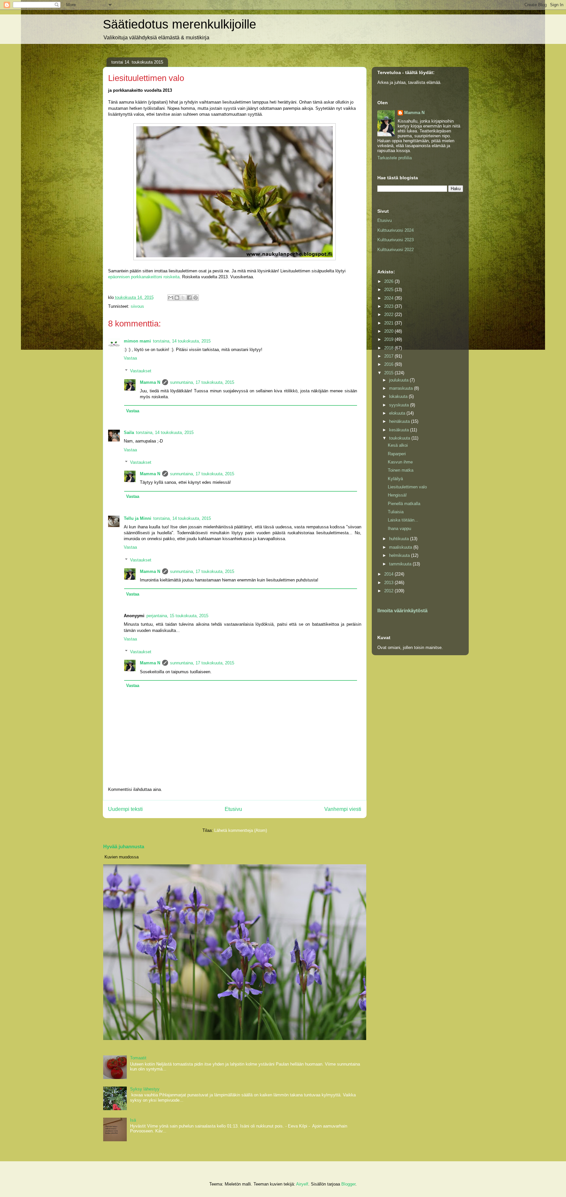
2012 (389, 590)
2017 (389, 356)
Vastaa (130, 358)
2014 (389, 574)
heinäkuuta (400, 421)
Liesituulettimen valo (407, 486)
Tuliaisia (396, 511)
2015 (389, 372)
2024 (389, 298)
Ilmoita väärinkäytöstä (402, 610)
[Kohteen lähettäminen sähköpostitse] (170, 297)
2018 (389, 347)
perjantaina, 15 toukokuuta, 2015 (177, 615)
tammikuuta (401, 563)
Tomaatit (138, 1057)
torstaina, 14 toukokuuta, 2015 (182, 341)
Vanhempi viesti (342, 809)
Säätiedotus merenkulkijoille (179, 24)
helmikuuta (400, 555)
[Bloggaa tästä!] (177, 297)
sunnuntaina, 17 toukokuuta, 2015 (202, 382)
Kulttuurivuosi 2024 (395, 230)
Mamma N (150, 382)
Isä (133, 1120)
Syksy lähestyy (145, 1089)
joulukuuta (399, 380)
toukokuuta (400, 438)
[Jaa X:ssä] (183, 297)
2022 (389, 314)
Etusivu (233, 809)
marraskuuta (401, 388)
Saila (129, 432)
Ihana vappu (399, 528)
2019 (389, 339)
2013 (389, 582)
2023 (389, 306)
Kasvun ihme (400, 462)
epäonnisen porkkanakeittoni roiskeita (143, 276)
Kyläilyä (395, 478)
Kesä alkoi (398, 445)
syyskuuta (399, 404)
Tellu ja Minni (137, 518)
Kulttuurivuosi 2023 (395, 239)
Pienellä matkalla (404, 503)
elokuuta (397, 413)
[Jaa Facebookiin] (189, 297)
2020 (389, 331)
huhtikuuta (399, 538)
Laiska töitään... (403, 520)
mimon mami (137, 341)
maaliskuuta (401, 547)
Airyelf (302, 1184)
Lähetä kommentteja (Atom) (240, 830)
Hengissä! (397, 495)
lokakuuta (399, 396)
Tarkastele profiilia (394, 157)
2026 (389, 281)
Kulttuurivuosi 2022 (395, 249)
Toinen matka (400, 470)
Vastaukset (140, 370)
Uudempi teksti (125, 809)
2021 (389, 323)
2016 (389, 364)
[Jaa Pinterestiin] (195, 297)
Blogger (348, 1184)
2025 (389, 289)
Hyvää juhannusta (123, 846)
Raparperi (397, 453)
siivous (137, 306)
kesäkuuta (399, 429)
